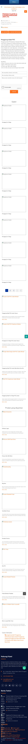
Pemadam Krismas (6, 538)
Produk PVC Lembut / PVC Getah (8, 22)
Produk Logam (15, 728)
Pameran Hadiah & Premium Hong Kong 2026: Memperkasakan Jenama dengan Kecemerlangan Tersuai (16, 697)
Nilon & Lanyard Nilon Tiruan (7, 621)
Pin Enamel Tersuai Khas (8, 730)
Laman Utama (5, 20)
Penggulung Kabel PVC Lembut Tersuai (10, 313)
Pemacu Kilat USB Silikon (7, 456)
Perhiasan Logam (5, 428)
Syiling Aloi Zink (6, 728)
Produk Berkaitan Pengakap (7, 593)
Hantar (5, 32)
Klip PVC (4, 566)
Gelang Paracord (21, 730)
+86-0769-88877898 (8, 676)
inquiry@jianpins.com (8, 679)
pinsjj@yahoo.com (7, 681)
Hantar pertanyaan (16, 32)
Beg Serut (4, 483)
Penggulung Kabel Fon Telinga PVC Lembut (10, 395)
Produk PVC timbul (6, 733)
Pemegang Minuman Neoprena (9, 731)
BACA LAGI (4, 319)
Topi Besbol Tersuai (6, 511)
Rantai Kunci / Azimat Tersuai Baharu (11, 735)
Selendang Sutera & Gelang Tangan (11, 737)
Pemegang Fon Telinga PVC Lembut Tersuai (10, 340)
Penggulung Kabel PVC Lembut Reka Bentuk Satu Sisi (13, 368)
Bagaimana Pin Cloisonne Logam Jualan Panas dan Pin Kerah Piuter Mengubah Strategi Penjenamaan (16, 716)
